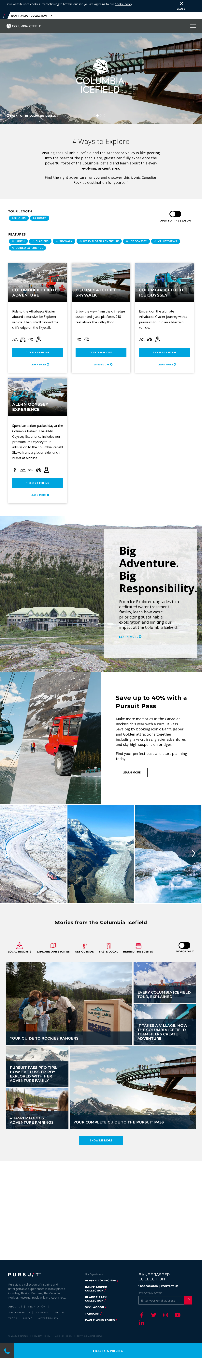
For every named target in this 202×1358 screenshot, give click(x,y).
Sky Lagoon (94, 1307)
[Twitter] (153, 1315)
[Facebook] (141, 1315)
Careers (42, 1312)
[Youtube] (177, 1315)
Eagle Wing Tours (100, 1320)
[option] (101, 594)
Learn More (38, 364)
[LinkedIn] (141, 1322)
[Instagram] (165, 1315)
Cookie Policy (123, 4)
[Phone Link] (6, 1351)
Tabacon (92, 1313)
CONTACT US (169, 1286)
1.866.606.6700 (148, 1286)
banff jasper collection (96, 1288)
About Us (15, 1306)
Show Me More (101, 1140)
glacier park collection (96, 1298)
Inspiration (37, 1306)
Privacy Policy (41, 1335)
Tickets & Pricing (37, 352)
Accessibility (48, 1318)
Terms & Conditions (89, 1335)
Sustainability (19, 1312)
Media (28, 1318)
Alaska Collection (100, 1280)
